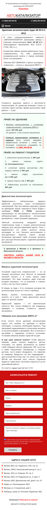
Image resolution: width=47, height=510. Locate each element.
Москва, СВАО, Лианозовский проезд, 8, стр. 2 (22, 469)
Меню (7, 26)
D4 (26, 368)
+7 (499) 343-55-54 (24, 147)
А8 (23, 368)
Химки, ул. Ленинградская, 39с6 (17, 484)
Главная (14, 368)
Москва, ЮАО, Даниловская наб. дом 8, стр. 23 (23, 481)
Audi (19, 368)
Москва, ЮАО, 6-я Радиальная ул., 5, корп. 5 (22, 477)
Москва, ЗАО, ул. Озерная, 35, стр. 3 (18, 473)
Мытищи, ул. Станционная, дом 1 (17, 488)
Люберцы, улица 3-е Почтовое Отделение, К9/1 (23, 492)
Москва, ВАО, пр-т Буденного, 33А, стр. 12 (21, 466)
